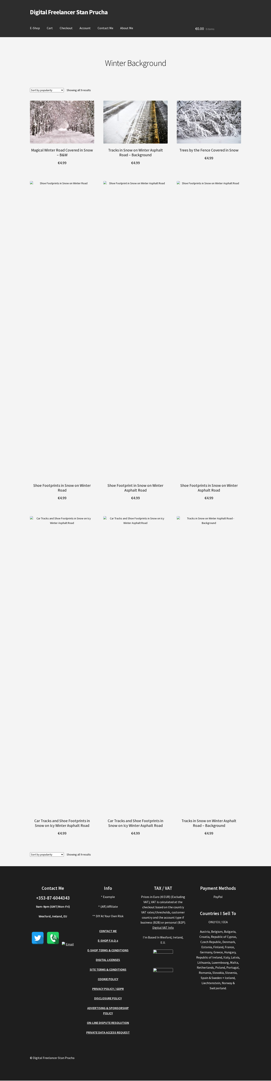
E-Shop (35, 28)
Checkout (66, 28)
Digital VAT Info (163, 928)
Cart (50, 28)
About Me (126, 28)
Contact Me (105, 28)
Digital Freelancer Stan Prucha (69, 12)
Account (85, 28)
